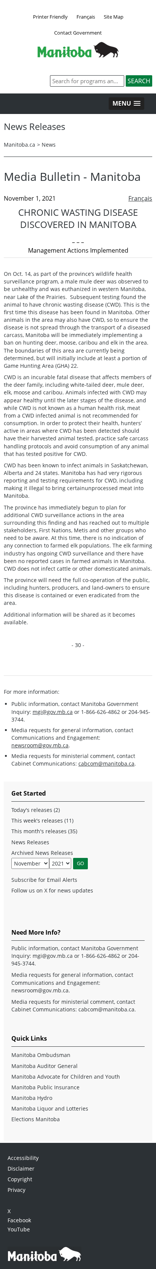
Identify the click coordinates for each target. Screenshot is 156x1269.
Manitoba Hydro (31, 1097)
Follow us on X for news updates (52, 890)
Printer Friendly (50, 16)
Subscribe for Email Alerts (44, 879)
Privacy (16, 1189)
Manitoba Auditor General (44, 1066)
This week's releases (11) (42, 820)
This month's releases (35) (44, 831)
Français (85, 16)
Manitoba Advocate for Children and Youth (65, 1076)
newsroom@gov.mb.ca (40, 745)
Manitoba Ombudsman (40, 1055)
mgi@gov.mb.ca (53, 711)
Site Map (113, 16)
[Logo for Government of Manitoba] (78, 55)
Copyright (20, 1179)
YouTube (19, 1229)
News (49, 144)
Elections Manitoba (35, 1119)
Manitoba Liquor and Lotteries (49, 1108)
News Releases (30, 842)
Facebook (19, 1220)
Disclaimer (21, 1168)
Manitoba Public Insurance (45, 1087)
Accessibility (23, 1157)
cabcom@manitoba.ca (106, 763)
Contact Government (78, 32)
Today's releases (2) (35, 809)
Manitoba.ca (19, 144)
